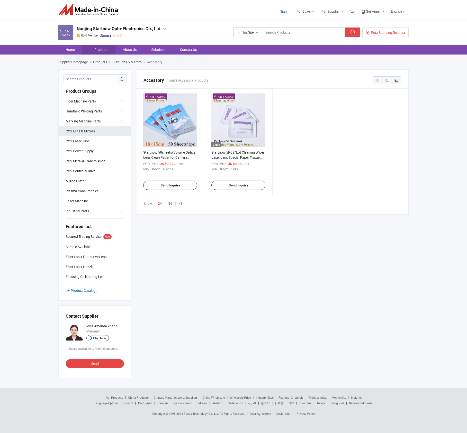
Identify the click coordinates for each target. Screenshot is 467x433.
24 (160, 203)
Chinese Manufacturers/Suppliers (176, 397)
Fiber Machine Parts (81, 101)
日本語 (279, 403)
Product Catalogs (84, 290)
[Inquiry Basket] (352, 11)
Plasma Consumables (82, 191)
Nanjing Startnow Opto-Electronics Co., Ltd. (119, 28)
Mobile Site (339, 397)
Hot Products (114, 397)
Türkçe (321, 403)
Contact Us (188, 49)
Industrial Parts (77, 211)
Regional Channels (291, 397)
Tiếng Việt (337, 403)
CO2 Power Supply (80, 151)
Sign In (285, 11)
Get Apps (372, 11)
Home (70, 49)
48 (181, 203)
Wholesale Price (240, 397)
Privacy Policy (305, 413)
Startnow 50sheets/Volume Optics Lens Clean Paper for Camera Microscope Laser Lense (169, 157)
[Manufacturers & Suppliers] (89, 9)
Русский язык (182, 403)
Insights (356, 397)
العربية (252, 403)
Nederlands (235, 403)
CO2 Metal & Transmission (85, 161)
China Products (138, 397)
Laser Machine (77, 201)
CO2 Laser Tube (78, 141)
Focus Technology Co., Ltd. (202, 413)
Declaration (283, 413)
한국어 (265, 403)
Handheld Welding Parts (84, 111)
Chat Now (99, 338)
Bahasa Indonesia (361, 403)
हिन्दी (291, 403)
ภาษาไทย (305, 403)
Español (127, 403)
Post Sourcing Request (388, 32)
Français (162, 403)
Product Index (317, 397)
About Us (130, 49)
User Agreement (260, 413)
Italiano (202, 403)
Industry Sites (265, 397)
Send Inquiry (170, 185)
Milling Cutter (76, 181)
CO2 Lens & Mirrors (80, 131)
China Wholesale (214, 397)
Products (101, 49)
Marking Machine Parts (83, 121)
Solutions (158, 49)
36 (170, 203)
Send (95, 363)
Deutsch (217, 403)
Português (145, 403)
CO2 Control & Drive (80, 171)
